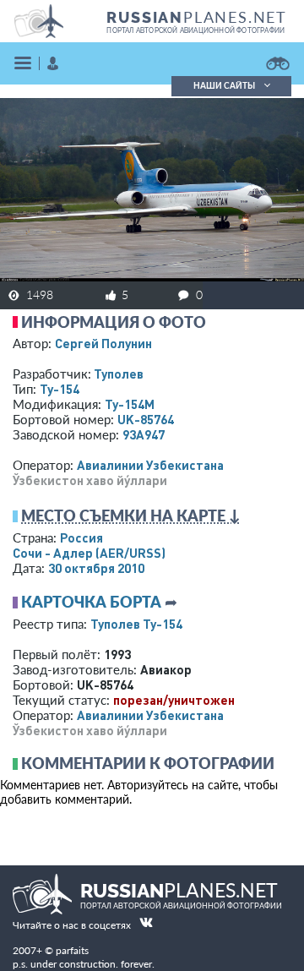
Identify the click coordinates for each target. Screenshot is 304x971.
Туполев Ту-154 (136, 623)
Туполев (119, 373)
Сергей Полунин (103, 343)
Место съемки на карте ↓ (131, 515)
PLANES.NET (196, 17)
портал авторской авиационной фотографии (195, 30)
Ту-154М (130, 404)
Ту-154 (59, 388)
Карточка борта (91, 601)
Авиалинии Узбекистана (150, 464)
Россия (81, 537)
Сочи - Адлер (89, 552)
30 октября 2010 (96, 568)
